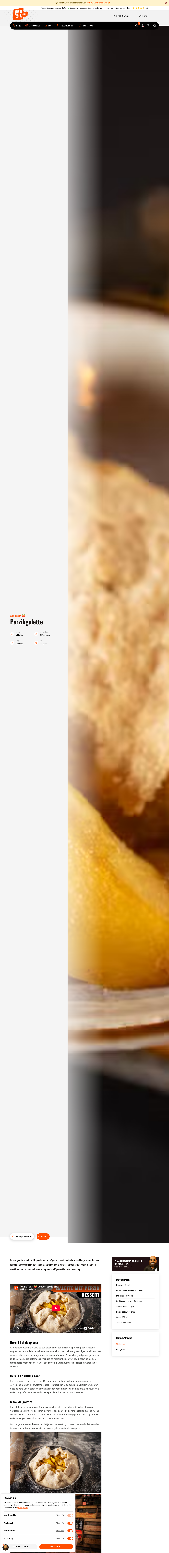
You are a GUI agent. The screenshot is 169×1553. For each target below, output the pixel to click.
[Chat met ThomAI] (135, 1264)
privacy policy (22, 1508)
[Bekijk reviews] (140, 8)
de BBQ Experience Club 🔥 (98, 3)
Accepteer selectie (20, 1546)
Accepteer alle (56, 1546)
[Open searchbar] (155, 25)
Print (43, 1236)
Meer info (60, 1515)
